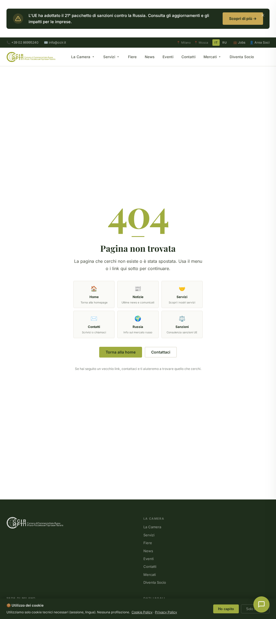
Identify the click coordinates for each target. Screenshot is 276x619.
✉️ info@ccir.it (55, 42)
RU (224, 42)
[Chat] (261, 604)
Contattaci (160, 352)
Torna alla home (121, 352)
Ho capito (226, 609)
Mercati (210, 57)
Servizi (109, 57)
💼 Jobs (239, 42)
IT (216, 42)
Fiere (132, 57)
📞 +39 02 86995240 (22, 42)
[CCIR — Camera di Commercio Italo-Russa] (30, 57)
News (149, 57)
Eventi (168, 57)
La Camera (80, 57)
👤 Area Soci (260, 42)
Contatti (188, 57)
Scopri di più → (243, 18)
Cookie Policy (142, 612)
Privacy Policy (166, 612)
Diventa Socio (242, 57)
